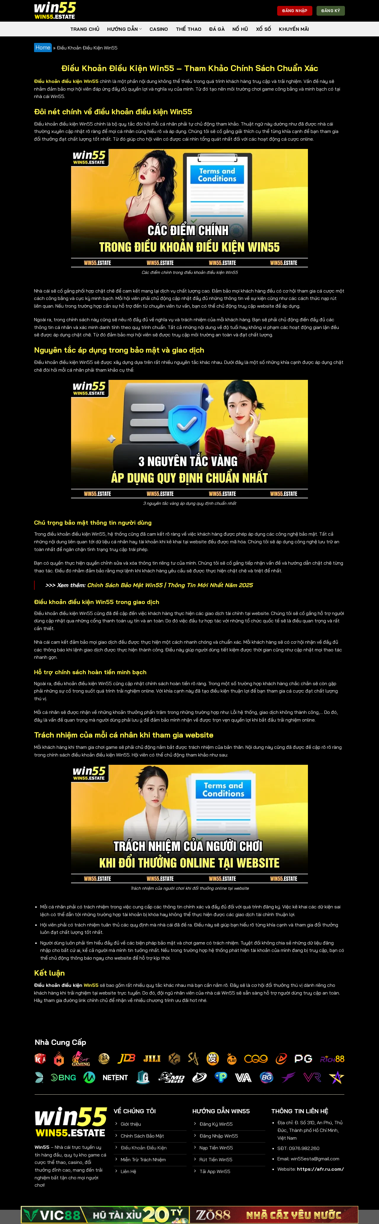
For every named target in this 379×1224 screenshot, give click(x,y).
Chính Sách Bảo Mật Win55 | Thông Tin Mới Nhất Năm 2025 (170, 585)
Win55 (91, 985)
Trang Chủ (85, 29)
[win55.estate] (63, 11)
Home (43, 47)
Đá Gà (217, 29)
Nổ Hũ (240, 29)
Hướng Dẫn (122, 29)
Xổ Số (264, 29)
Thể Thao (189, 29)
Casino (159, 29)
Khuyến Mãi (294, 29)
